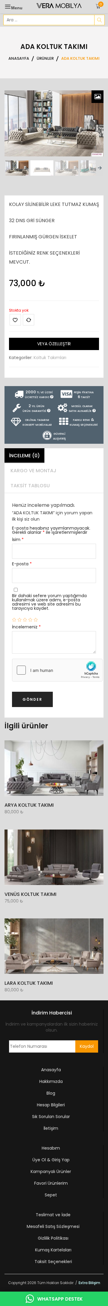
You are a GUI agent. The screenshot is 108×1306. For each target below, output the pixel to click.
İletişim (51, 1128)
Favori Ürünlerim (51, 1183)
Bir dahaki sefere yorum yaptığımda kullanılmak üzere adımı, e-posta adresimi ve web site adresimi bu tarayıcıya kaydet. (49, 602)
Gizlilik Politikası (53, 1238)
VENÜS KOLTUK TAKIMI (30, 894)
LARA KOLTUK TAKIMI (28, 983)
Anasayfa (51, 1070)
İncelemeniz (26, 627)
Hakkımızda (51, 1081)
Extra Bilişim (89, 1282)
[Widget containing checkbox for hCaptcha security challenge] (57, 670)
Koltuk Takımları (50, 358)
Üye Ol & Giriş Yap (51, 1160)
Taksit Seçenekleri (53, 1262)
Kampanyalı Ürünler (51, 1171)
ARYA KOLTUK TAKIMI (29, 805)
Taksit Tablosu (30, 485)
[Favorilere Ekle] (15, 319)
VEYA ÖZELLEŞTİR (54, 344)
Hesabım (51, 1148)
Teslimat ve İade (53, 1215)
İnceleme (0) (24, 455)
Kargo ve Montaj (33, 470)
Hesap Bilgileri (51, 1105)
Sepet (51, 1195)
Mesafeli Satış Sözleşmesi (53, 1226)
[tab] (24, 455)
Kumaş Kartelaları (53, 1250)
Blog (50, 1093)
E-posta (22, 564)
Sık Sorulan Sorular (51, 1117)
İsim (18, 539)
